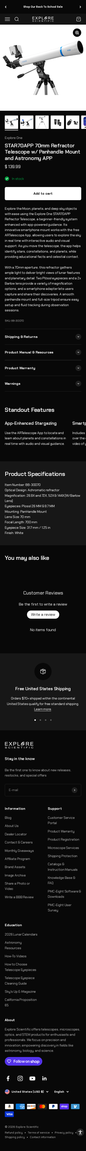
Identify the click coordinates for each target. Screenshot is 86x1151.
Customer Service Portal (61, 820)
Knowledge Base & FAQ (61, 880)
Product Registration (63, 839)
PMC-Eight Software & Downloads (64, 894)
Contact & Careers (19, 842)
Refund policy (14, 1132)
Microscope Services (63, 848)
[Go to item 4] (57, 123)
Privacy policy (64, 1132)
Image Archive (15, 875)
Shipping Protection (62, 856)
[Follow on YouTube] (32, 1078)
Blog (8, 817)
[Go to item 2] (26, 123)
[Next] (80, 6)
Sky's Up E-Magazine (20, 991)
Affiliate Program (17, 859)
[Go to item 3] (42, 123)
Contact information (43, 1137)
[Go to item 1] (11, 123)
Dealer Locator (16, 834)
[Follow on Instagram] (20, 1078)
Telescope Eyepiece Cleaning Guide (19, 980)
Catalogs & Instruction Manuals (63, 866)
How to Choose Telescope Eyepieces (20, 967)
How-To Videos (16, 956)
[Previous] (5, 6)
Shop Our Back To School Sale (42, 6)
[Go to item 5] (72, 123)
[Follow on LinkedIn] (44, 1078)
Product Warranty (61, 831)
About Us (12, 826)
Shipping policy (15, 1137)
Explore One (13, 138)
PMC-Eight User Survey (59, 907)
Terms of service (39, 1132)
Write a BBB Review (19, 897)
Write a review (43, 614)
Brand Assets (15, 867)
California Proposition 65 (21, 1002)
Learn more (42, 709)
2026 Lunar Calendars (21, 934)
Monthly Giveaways (19, 850)
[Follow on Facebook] (8, 1078)
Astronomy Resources (13, 945)
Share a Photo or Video (17, 886)
